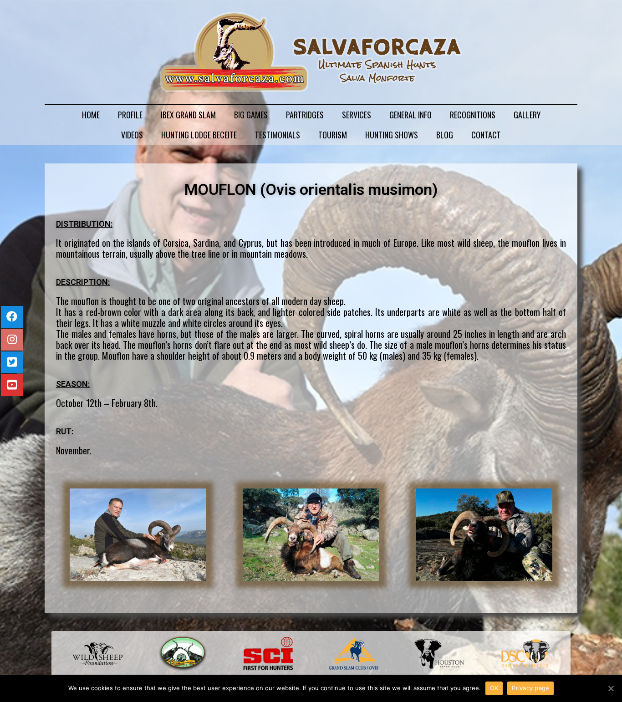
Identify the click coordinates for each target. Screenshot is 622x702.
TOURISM (332, 135)
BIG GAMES (251, 115)
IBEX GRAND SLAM (188, 115)
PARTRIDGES (305, 115)
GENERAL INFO (410, 115)
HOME (91, 115)
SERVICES (356, 115)
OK (494, 688)
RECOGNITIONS (472, 115)
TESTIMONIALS (277, 135)
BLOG (444, 135)
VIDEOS (132, 135)
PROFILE (130, 115)
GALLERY (527, 115)
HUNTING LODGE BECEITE (199, 135)
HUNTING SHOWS (391, 135)
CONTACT (486, 135)
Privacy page (530, 688)
